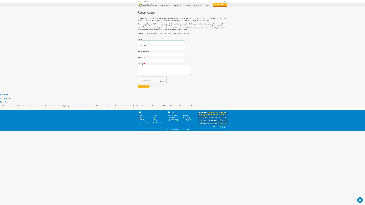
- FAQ (154, 117)
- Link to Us (141, 119)
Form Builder (164, 5)
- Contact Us (141, 121)
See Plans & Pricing (6, 98)
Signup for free (223, 123)
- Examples (155, 115)
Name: (140, 39)
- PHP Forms (186, 115)
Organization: (142, 45)
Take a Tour (4, 102)
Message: (141, 64)
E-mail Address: (143, 51)
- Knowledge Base (157, 122)
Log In (225, 1)
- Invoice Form (186, 117)
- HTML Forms (186, 119)
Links (140, 112)
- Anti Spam (171, 117)
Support (196, 5)
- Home (140, 115)
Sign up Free (4, 94)
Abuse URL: (142, 57)
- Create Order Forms (174, 121)
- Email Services (172, 115)
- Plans (154, 119)
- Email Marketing (173, 119)
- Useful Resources (143, 117)
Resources (172, 112)
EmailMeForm (147, 5)
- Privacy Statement (144, 122)
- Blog (139, 124)
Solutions (187, 5)
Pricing (206, 5)
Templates (176, 5)
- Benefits (155, 121)
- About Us (185, 121)
